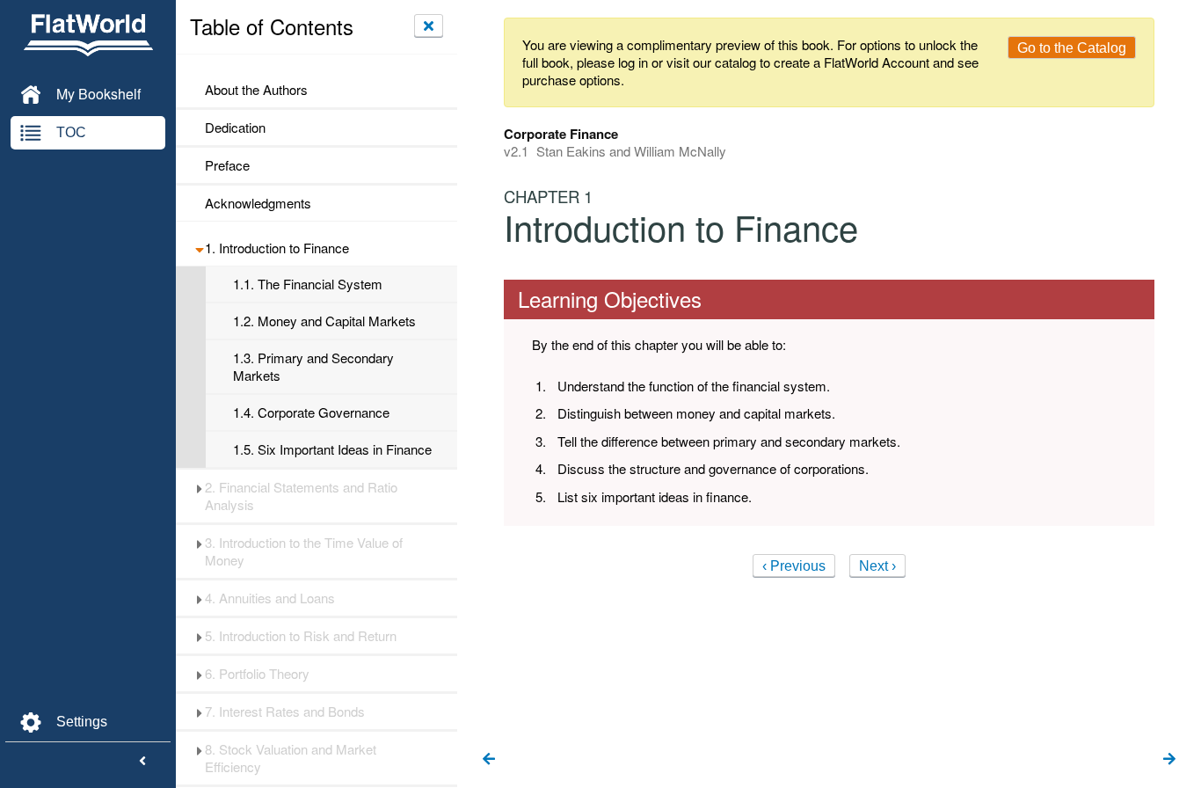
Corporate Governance (311, 412)
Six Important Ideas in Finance (332, 449)
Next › (877, 565)
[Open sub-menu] (199, 248)
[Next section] (1169, 759)
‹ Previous (794, 565)
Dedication (235, 127)
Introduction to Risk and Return (301, 636)
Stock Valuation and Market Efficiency (290, 758)
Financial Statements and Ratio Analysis (301, 496)
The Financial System (307, 284)
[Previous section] (488, 759)
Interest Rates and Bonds (285, 711)
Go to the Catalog (1071, 47)
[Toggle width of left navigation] (142, 762)
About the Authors (256, 89)
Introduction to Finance (277, 248)
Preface (229, 165)
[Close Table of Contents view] (428, 25)
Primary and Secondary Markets (313, 366)
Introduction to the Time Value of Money (304, 551)
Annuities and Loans (270, 598)
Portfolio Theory (257, 673)
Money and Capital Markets (324, 321)
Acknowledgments (258, 203)
